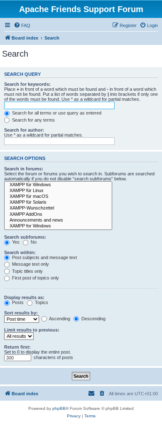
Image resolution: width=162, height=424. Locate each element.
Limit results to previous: (31, 329)
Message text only (30, 264)
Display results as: (24, 297)
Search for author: (24, 129)
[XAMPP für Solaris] (58, 202)
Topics (41, 302)
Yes (15, 241)
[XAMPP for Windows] (58, 226)
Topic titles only (27, 271)
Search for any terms (33, 119)
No (33, 241)
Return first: (17, 346)
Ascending (59, 318)
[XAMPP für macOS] (58, 197)
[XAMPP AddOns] (58, 214)
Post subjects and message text (44, 257)
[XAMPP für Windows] (58, 185)
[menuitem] (22, 25)
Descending (93, 318)
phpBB (59, 408)
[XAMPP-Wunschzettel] (58, 208)
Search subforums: (25, 236)
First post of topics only (35, 277)
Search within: (20, 252)
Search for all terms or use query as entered (56, 112)
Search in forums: (23, 168)
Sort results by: (21, 312)
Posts (17, 302)
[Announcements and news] (58, 220)
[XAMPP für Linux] (58, 191)
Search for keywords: (27, 84)
